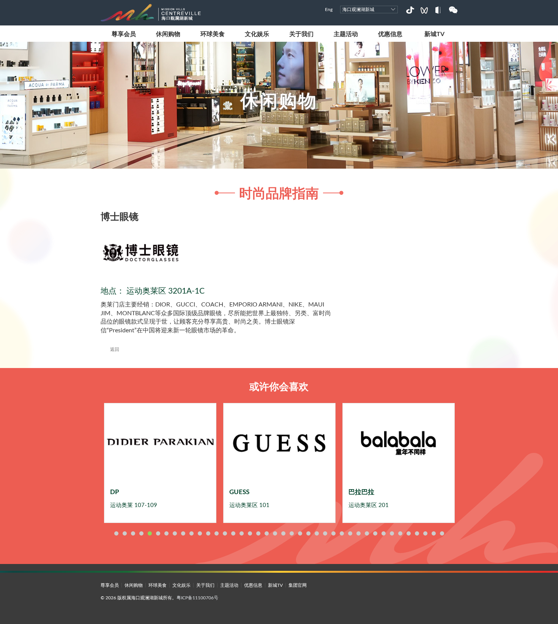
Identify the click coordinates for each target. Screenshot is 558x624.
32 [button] (375, 533)
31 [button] (366, 533)
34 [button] (391, 533)
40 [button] (442, 533)
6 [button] (158, 533)
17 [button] (249, 533)
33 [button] (383, 533)
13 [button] (216, 533)
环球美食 (212, 34)
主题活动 (346, 34)
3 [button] (133, 533)
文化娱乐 (257, 34)
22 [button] (291, 533)
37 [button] (417, 533)
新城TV (434, 34)
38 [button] (425, 533)
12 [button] (208, 533)
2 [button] (124, 533)
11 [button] (199, 533)
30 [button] (358, 533)
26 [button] (325, 533)
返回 (114, 349)
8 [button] (174, 533)
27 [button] (333, 533)
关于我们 (301, 34)
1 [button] (116, 533)
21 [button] (283, 533)
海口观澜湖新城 (358, 9)
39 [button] (433, 533)
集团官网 (297, 585)
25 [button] (316, 533)
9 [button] (183, 533)
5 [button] (149, 533)
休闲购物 (168, 34)
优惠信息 (390, 34)
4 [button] (141, 533)
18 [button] (258, 533)
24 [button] (308, 533)
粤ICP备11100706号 (197, 598)
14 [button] (224, 533)
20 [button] (275, 533)
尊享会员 (124, 34)
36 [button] (408, 533)
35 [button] (400, 533)
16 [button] (241, 533)
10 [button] (191, 533)
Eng (329, 9)
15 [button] (233, 533)
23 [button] (300, 533)
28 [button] (341, 533)
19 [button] (266, 533)
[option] (160, 463)
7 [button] (166, 533)
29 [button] (350, 533)
